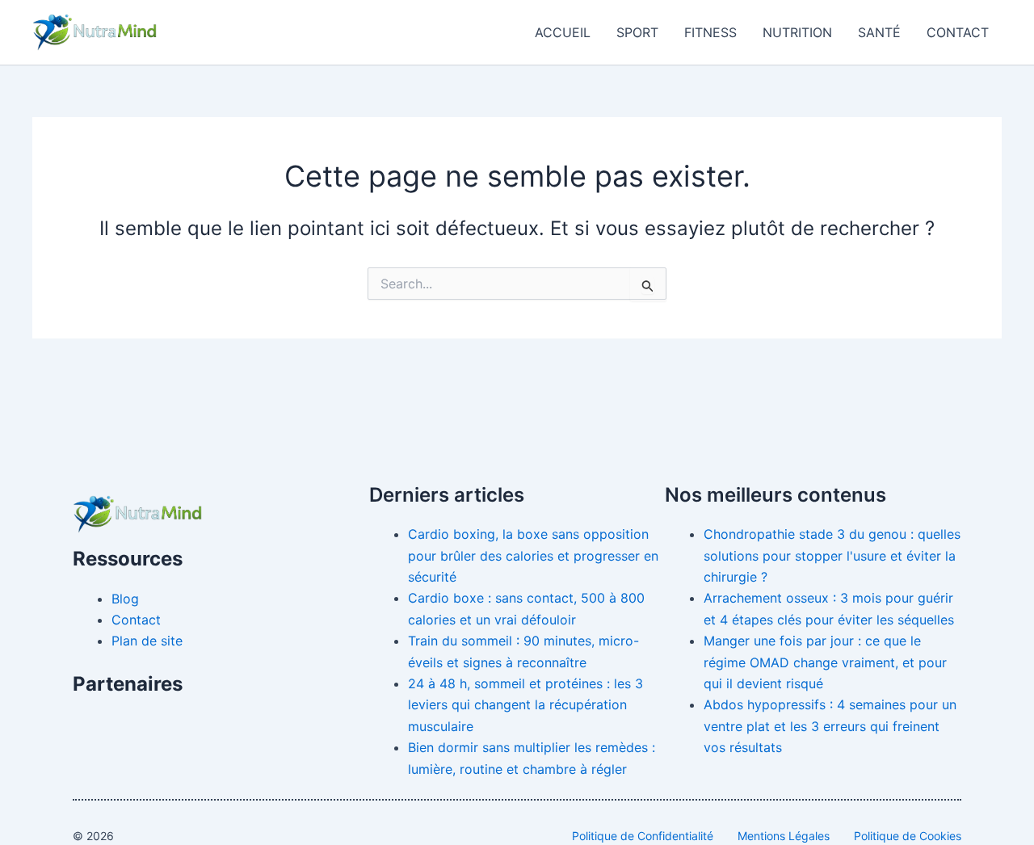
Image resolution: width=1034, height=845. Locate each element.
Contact (958, 32)
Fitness (710, 32)
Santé (879, 32)
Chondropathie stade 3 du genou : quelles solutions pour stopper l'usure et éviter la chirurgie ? (832, 555)
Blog (125, 599)
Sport (637, 32)
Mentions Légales (784, 836)
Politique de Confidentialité (642, 836)
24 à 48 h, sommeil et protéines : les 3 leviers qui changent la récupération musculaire (525, 704)
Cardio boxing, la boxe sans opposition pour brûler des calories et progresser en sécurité (533, 555)
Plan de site (147, 641)
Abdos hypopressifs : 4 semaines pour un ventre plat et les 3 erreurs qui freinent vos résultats (830, 725)
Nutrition (797, 32)
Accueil (563, 32)
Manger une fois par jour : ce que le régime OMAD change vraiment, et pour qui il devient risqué (825, 662)
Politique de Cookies (907, 836)
